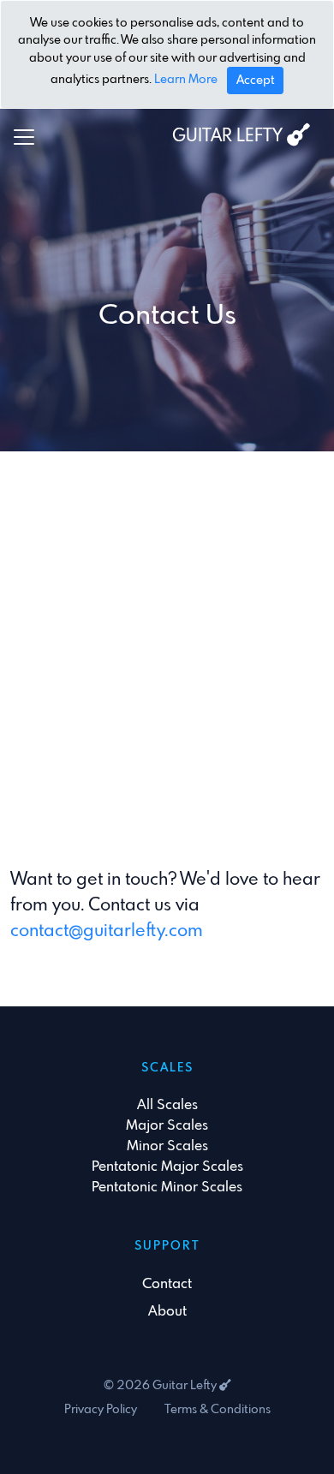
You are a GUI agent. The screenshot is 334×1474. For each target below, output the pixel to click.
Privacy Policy (100, 1410)
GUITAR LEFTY (229, 137)
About (167, 1311)
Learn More (186, 80)
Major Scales (167, 1126)
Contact (167, 1284)
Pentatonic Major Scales (167, 1167)
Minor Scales (167, 1146)
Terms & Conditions (217, 1410)
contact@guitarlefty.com (106, 931)
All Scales (167, 1105)
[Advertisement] (167, 639)
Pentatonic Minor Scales (167, 1187)
